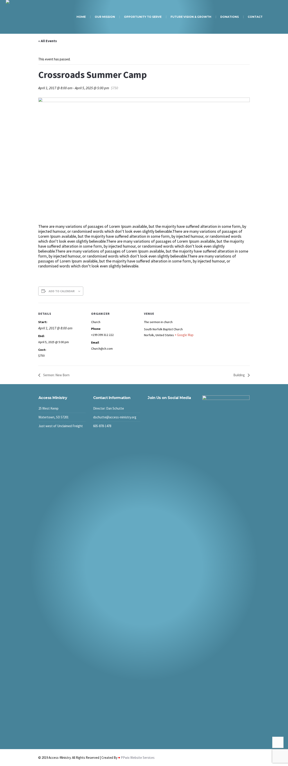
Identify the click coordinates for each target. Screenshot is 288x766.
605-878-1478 (102, 426)
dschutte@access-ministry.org (114, 417)
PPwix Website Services (137, 757)
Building (239, 375)
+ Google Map (184, 335)
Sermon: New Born (56, 375)
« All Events (47, 41)
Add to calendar (62, 291)
